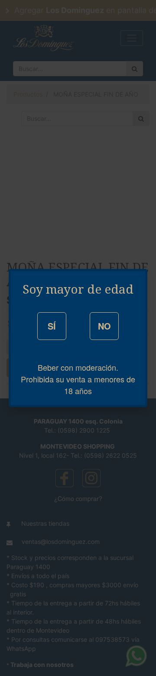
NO (104, 326)
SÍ (52, 326)
